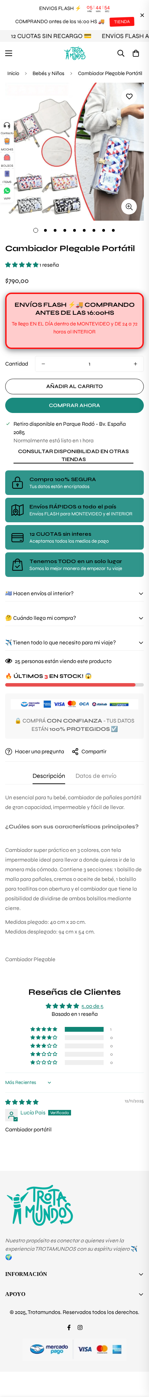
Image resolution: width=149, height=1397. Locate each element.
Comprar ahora (74, 405)
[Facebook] (69, 1327)
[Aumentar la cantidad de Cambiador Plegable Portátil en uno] (135, 363)
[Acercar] (129, 206)
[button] (136, 53)
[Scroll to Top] (136, 1360)
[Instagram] (80, 1327)
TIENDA (122, 22)
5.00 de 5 (92, 1006)
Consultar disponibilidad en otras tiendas (73, 455)
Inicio (13, 73)
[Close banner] (142, 15)
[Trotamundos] (74, 53)
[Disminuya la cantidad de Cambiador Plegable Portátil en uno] (43, 363)
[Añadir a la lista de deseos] (129, 96)
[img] (21, 1102)
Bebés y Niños (48, 73)
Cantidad (16, 363)
